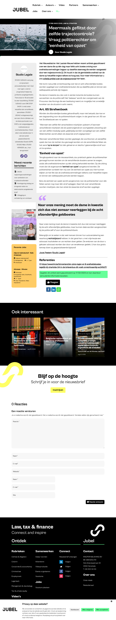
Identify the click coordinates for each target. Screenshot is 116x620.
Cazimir (48, 344)
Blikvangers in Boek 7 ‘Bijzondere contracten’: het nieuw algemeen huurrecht (26, 342)
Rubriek (37, 6)
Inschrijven (58, 390)
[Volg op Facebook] (61, 571)
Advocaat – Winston (20, 269)
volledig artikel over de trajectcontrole (59, 79)
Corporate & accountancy (22, 567)
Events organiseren (42, 571)
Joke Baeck (101, 351)
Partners (73, 6)
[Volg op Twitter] (61, 566)
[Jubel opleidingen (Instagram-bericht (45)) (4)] (24, 240)
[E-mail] (25, 156)
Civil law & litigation (19, 557)
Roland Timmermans (20, 349)
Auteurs (50, 6)
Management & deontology (22, 586)
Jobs (35, 12)
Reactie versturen (96, 502)
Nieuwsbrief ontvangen (68, 557)
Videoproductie (41, 567)
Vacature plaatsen (42, 587)
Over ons (46, 12)
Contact (88, 551)
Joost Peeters (45, 252)
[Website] (22, 156)
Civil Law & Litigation (68, 23)
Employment (16, 576)
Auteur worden (41, 557)
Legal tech (15, 581)
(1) (62, 72)
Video (62, 6)
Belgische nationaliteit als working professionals (58, 340)
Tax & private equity (19, 591)
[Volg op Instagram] (61, 576)
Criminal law (16, 571)
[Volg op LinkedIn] (61, 562)
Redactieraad (88, 585)
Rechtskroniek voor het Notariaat (87, 351)
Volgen (68, 562)
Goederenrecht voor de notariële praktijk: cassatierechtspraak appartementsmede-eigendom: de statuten (90, 343)
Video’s (16, 596)
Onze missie (87, 580)
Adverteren (39, 562)
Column (14, 562)
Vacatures (39, 576)
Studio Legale (66, 52)
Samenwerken (90, 6)
